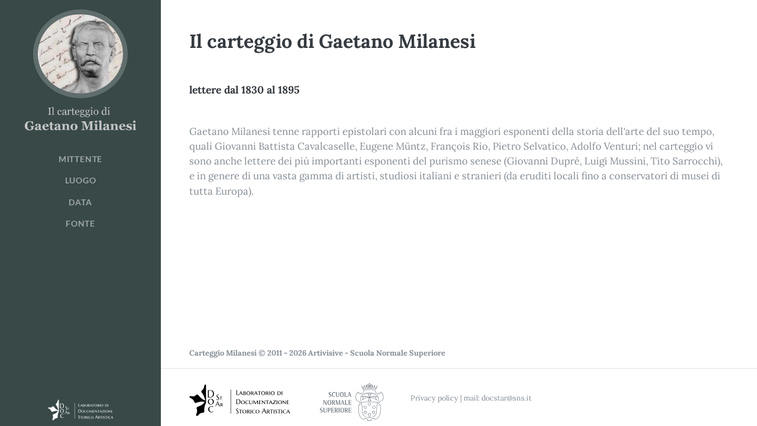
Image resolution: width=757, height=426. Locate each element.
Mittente (80, 159)
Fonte (80, 223)
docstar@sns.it (506, 397)
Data (80, 202)
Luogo (80, 180)
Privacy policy (434, 397)
